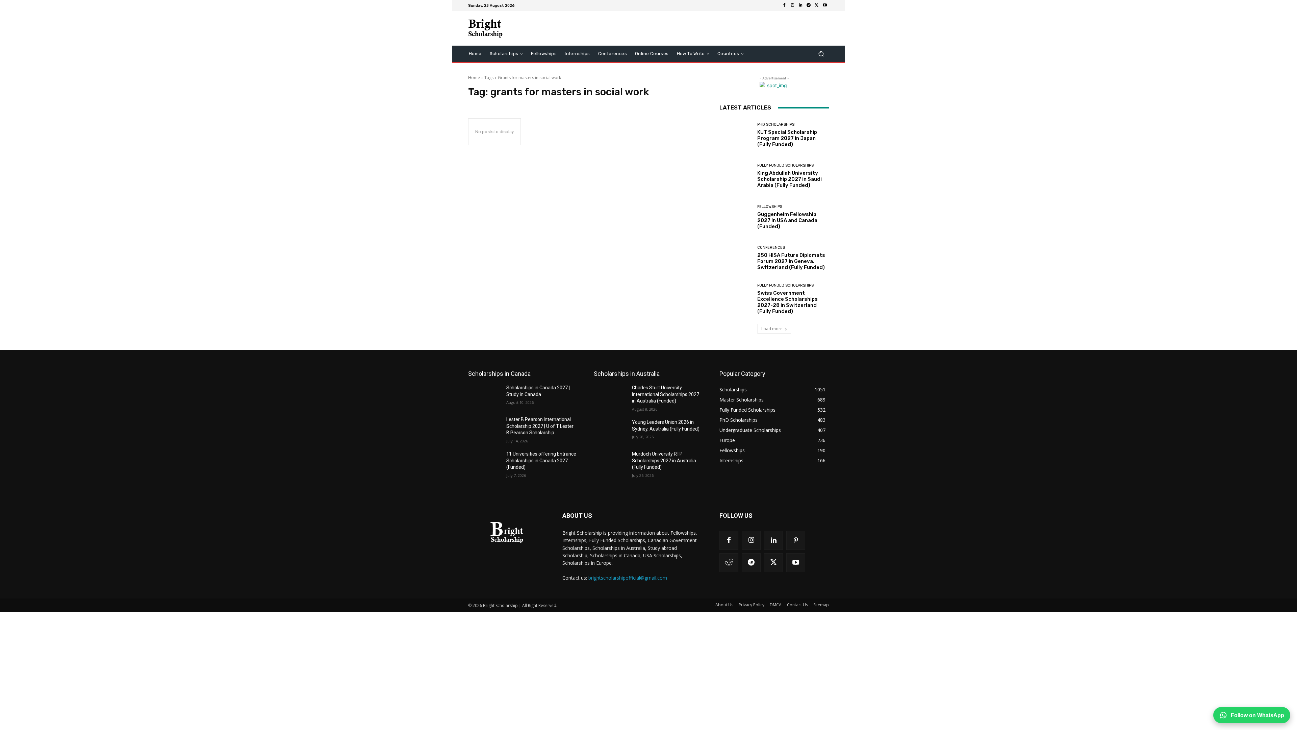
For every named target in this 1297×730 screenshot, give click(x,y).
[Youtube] (825, 5)
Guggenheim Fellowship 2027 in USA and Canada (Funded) (787, 220)
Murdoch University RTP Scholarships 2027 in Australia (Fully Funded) (664, 460)
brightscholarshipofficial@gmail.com (627, 578)
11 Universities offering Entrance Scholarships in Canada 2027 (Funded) (541, 460)
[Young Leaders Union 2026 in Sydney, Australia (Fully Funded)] (610, 430)
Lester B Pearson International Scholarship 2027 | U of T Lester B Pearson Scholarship (540, 426)
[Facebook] (784, 5)
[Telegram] (809, 5)
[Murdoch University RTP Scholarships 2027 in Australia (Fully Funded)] (610, 462)
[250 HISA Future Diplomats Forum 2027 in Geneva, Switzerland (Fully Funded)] (735, 258)
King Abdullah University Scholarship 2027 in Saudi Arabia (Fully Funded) (789, 179)
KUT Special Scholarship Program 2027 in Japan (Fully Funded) (787, 138)
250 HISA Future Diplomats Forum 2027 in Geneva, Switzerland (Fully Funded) (791, 261)
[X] (817, 5)
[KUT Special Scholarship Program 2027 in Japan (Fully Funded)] (735, 135)
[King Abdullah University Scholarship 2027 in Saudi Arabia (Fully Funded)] (735, 176)
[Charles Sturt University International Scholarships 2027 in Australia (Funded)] (610, 396)
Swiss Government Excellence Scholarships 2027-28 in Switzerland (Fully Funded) (787, 302)
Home (474, 77)
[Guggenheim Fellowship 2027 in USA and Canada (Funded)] (735, 217)
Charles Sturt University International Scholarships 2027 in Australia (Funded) (665, 394)
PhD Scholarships (775, 124)
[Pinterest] (795, 540)
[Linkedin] (800, 5)
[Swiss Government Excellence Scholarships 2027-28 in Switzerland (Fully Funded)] (735, 299)
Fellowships (769, 207)
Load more (772, 329)
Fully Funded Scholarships (785, 165)
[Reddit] (728, 562)
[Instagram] (792, 5)
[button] (821, 54)
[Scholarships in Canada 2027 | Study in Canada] (484, 396)
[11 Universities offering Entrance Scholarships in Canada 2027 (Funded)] (484, 462)
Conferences (771, 247)
